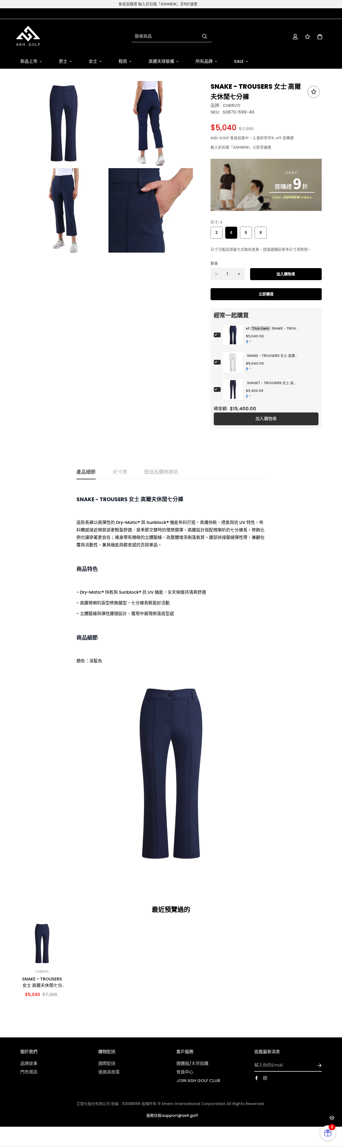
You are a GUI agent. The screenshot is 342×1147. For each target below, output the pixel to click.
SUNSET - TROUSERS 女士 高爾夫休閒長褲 (273, 382)
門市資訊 (28, 1072)
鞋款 (123, 61)
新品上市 (28, 61)
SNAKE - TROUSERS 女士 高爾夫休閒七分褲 (285, 328)
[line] (332, 1118)
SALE (239, 61)
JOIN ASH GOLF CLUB (198, 1081)
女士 (93, 61)
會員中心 (184, 1072)
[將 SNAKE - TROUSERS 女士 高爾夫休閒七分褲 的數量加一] (239, 274)
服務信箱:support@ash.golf (172, 1115)
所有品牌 (204, 61)
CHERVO (231, 105)
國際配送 (106, 1063)
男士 (63, 61)
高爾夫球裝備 (161, 61)
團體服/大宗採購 (192, 1063)
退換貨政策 (109, 1072)
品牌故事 (28, 1063)
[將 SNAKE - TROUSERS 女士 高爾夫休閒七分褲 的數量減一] (216, 274)
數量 (214, 263)
